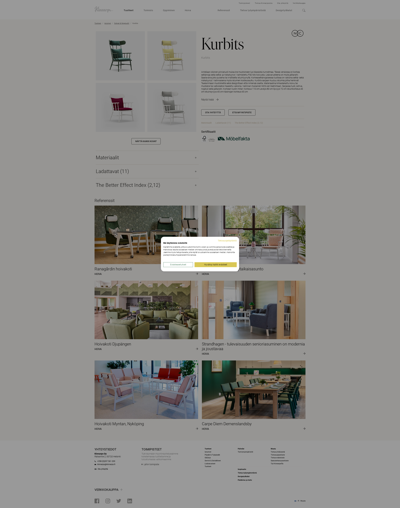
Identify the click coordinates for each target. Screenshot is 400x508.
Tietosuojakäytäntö (227, 240)
